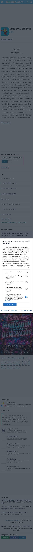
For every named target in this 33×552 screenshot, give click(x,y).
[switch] (26, 276)
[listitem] (16, 272)
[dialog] (16, 276)
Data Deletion (5, 310)
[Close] (29, 242)
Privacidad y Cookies (26, 310)
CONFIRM (10, 304)
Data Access (14, 310)
